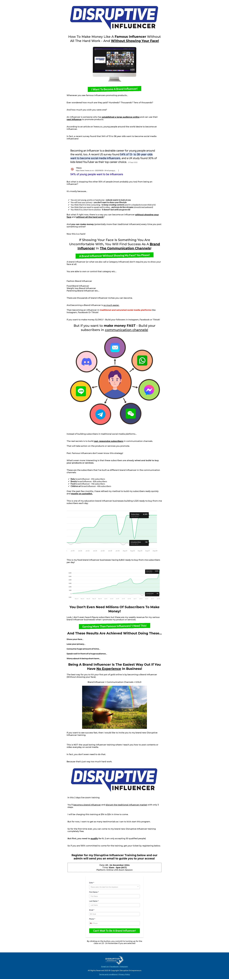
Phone (92, 919)
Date (91, 883)
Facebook (114, 967)
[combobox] (114, 887)
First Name (94, 892)
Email (91, 910)
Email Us (104, 967)
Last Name (94, 901)
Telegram (124, 967)
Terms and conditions (108, 974)
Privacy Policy (124, 974)
